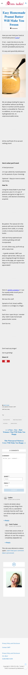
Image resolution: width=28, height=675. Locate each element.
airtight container (13, 290)
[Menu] (2, 3)
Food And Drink (6, 419)
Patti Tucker (6, 405)
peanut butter (14, 423)
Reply (7, 520)
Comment (5, 456)
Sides (8, 409)
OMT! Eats (4, 409)
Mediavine (20, 668)
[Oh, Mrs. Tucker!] (14, 3)
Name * (6, 476)
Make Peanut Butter (17, 419)
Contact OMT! (6, 647)
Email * (6, 483)
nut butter (5, 423)
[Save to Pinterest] (6, 361)
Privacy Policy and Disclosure (11, 643)
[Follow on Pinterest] (14, 564)
